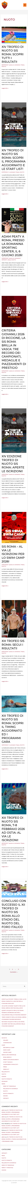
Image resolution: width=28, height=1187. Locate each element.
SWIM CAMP (6, 1050)
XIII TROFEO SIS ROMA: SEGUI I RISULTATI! (13, 644)
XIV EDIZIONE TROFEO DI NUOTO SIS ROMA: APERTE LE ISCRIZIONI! (13, 464)
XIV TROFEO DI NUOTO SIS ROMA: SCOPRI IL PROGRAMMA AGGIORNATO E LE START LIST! (12, 1112)
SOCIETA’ (4, 1037)
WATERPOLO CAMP (8, 1047)
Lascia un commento (14, 65)
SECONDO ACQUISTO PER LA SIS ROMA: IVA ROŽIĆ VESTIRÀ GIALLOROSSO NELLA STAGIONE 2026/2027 (13, 1024)
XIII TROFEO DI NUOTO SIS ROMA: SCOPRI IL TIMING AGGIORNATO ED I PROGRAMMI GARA (14, 1139)
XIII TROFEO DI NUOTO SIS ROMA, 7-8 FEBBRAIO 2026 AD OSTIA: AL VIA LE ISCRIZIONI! (13, 829)
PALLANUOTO (6, 1071)
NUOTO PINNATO (7, 1079)
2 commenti (12, 745)
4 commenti (12, 172)
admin (3, 1110)
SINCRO (4, 1076)
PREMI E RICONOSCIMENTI (11, 1059)
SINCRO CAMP (7, 1052)
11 (18, 969)
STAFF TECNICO (7, 1062)
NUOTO (4, 66)
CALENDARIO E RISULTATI (10, 1064)
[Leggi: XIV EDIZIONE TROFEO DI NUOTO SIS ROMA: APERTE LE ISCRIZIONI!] (14, 430)
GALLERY (5, 1040)
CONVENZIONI (7, 1042)
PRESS (5, 1066)
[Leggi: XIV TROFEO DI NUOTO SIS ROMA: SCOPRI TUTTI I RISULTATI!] (14, 35)
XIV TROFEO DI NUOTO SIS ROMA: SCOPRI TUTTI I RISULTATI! (12, 54)
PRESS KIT (6, 1069)
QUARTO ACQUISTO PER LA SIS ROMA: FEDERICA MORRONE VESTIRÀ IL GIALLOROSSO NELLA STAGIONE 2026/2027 (14, 1012)
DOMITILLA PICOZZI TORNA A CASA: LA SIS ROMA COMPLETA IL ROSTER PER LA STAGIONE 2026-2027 (14, 1001)
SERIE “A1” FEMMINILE (9, 1086)
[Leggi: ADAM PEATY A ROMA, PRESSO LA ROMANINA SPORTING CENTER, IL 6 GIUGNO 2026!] (14, 220)
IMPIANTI (4, 259)
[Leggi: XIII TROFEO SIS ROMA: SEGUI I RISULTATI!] (14, 618)
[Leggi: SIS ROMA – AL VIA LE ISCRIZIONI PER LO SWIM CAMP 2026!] (14, 527)
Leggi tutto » (5, 88)
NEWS (3, 1083)
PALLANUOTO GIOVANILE (10, 1088)
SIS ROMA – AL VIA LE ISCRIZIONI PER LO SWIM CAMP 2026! (13, 554)
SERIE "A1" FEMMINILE (8, 1165)
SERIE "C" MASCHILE (7, 1167)
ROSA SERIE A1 (7, 1057)
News (22, 65)
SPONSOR (4, 1081)
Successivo (14, 972)
